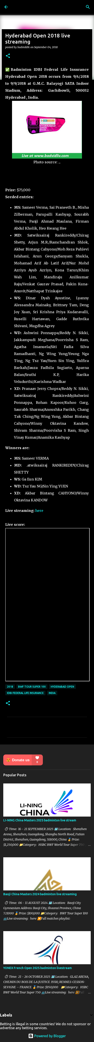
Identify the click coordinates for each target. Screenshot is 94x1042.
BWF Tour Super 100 (32, 686)
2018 (10, 686)
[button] (7, 56)
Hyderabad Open (62, 686)
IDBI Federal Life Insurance (25, 693)
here (39, 510)
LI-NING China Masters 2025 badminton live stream (39, 820)
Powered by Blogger (49, 1036)
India (52, 693)
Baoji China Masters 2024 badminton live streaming (40, 894)
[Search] (88, 7)
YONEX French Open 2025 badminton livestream (37, 968)
